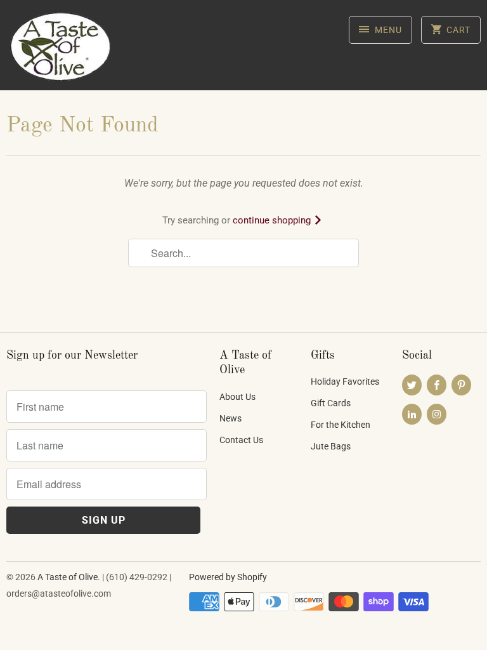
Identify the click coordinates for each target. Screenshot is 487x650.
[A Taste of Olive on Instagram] (436, 414)
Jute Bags (331, 446)
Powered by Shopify (228, 577)
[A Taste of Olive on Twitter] (412, 385)
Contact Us (241, 440)
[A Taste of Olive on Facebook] (436, 385)
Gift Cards (331, 403)
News (230, 418)
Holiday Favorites (345, 381)
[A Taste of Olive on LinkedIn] (412, 414)
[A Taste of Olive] (60, 50)
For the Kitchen (340, 425)
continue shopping (273, 220)
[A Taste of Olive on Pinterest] (461, 385)
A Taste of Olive (67, 577)
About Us (237, 397)
